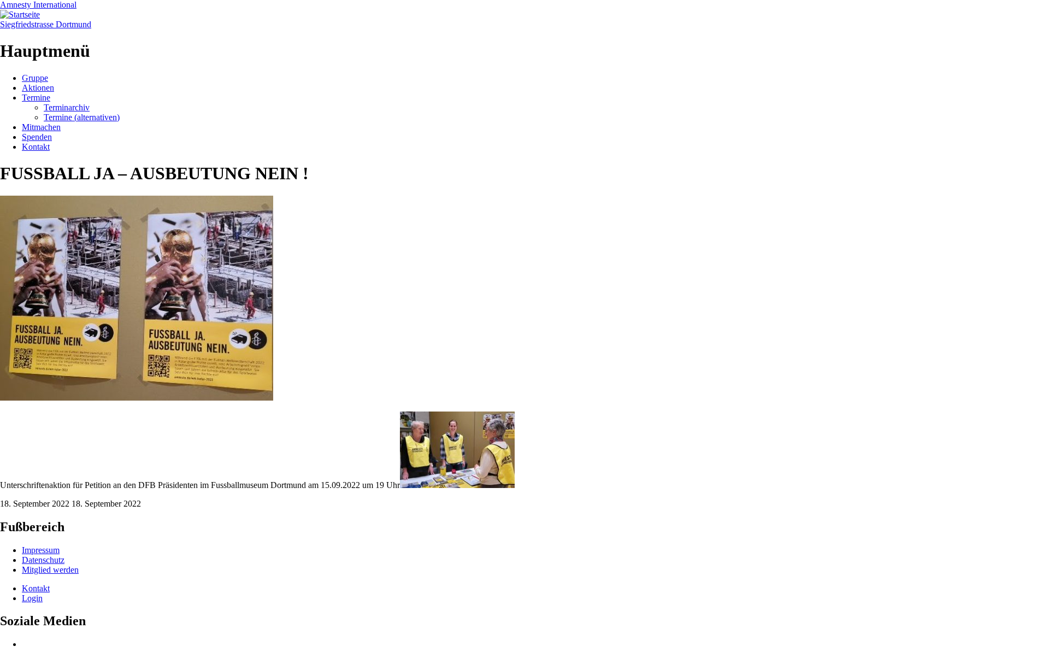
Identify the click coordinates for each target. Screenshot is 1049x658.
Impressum (41, 550)
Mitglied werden (50, 569)
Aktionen (38, 87)
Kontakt (36, 146)
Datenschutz (43, 560)
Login (32, 598)
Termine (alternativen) (82, 117)
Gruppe (35, 78)
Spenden (37, 137)
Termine (36, 97)
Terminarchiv (67, 107)
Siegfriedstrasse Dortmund (45, 24)
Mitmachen (41, 127)
